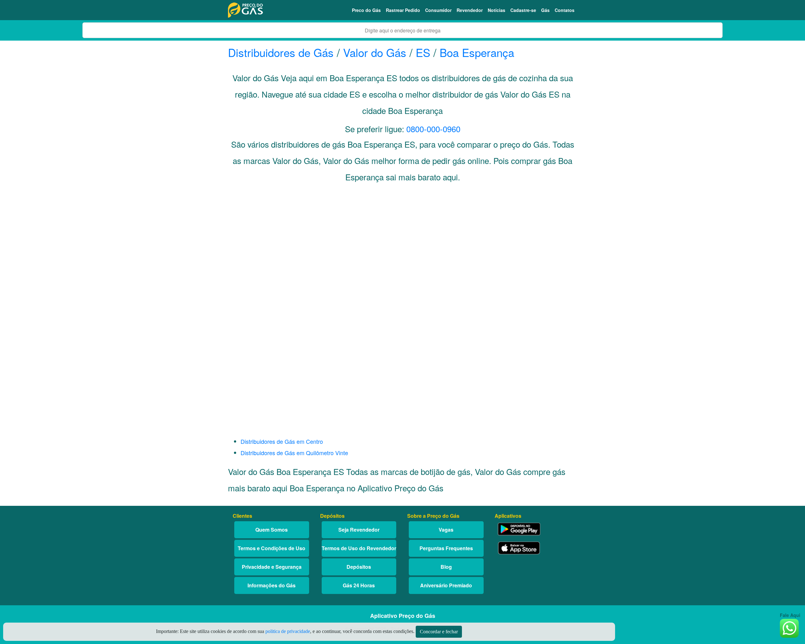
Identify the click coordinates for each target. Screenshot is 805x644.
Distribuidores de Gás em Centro (282, 441)
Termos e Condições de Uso (271, 548)
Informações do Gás (271, 585)
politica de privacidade (287, 631)
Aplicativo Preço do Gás (402, 616)
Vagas (446, 529)
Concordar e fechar (439, 631)
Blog (446, 566)
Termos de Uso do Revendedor (359, 548)
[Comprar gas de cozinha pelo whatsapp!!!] (789, 627)
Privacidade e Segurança (272, 566)
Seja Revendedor (359, 529)
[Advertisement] (402, 250)
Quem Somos (271, 529)
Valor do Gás (374, 52)
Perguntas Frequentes (446, 548)
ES (423, 52)
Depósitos (359, 566)
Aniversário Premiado (446, 585)
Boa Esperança (477, 52)
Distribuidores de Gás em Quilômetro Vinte (294, 453)
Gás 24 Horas (359, 585)
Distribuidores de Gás (282, 52)
